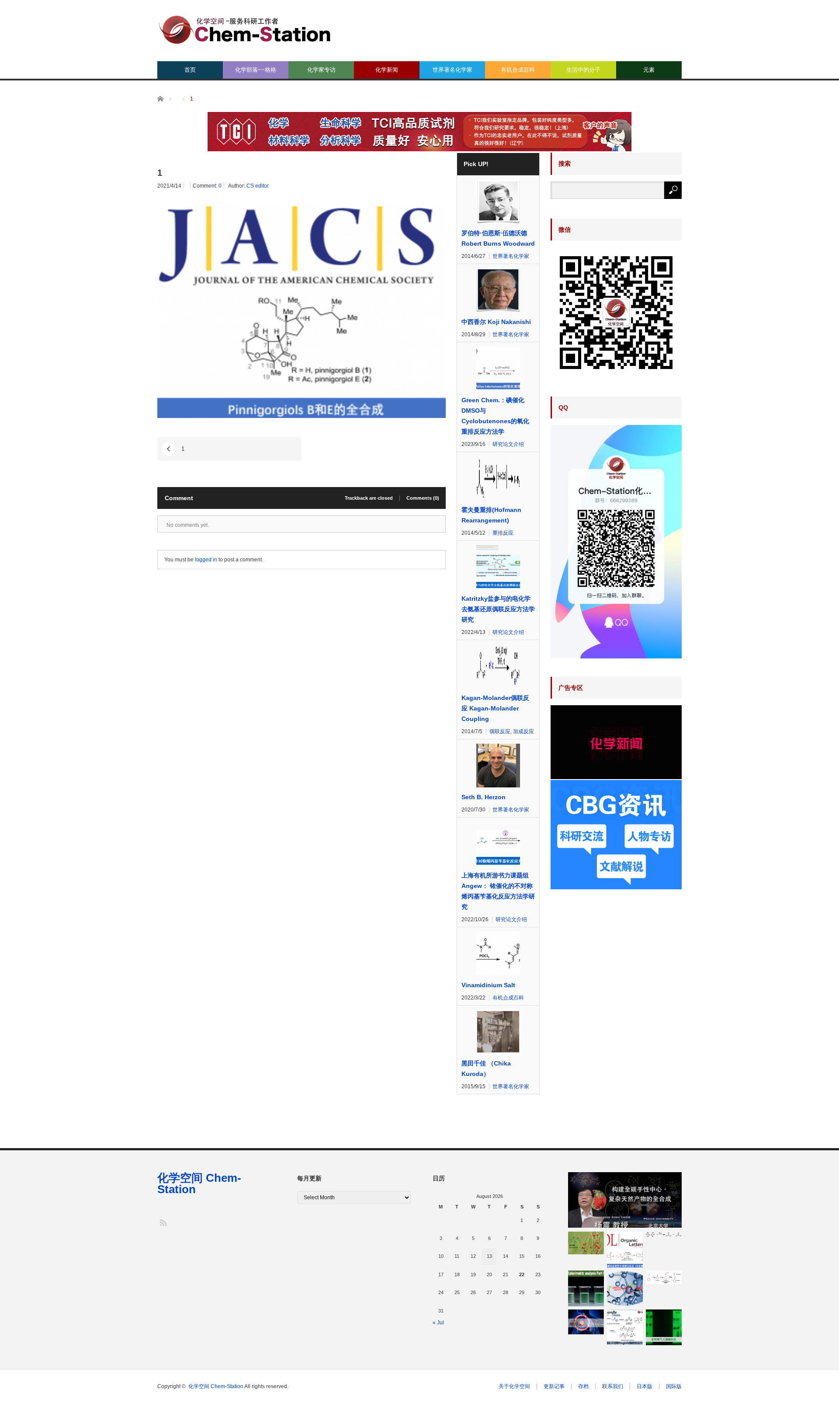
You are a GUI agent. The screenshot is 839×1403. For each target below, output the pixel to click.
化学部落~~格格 (255, 69)
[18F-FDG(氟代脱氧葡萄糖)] (586, 1321)
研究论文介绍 (508, 444)
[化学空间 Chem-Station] (244, 28)
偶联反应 (499, 731)
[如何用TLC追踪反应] (664, 1327)
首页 (190, 69)
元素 (649, 69)
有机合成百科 (518, 69)
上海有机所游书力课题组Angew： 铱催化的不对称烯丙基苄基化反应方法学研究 (498, 891)
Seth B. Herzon (483, 797)
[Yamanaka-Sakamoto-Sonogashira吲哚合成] (625, 1288)
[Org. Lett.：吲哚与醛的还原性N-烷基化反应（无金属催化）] (625, 1249)
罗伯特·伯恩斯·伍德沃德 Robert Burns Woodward (498, 238)
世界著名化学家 (452, 69)
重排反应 (502, 533)
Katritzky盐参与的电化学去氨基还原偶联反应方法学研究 (498, 609)
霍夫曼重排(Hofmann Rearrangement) (491, 515)
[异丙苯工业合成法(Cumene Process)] (664, 1277)
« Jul (438, 1322)
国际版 (674, 1386)
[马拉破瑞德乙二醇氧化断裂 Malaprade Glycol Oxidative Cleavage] (664, 1235)
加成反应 (523, 731)
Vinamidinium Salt (488, 985)
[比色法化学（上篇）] (586, 1288)
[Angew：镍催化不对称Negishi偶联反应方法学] (625, 1327)
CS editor (257, 186)
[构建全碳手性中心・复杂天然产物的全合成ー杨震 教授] (625, 1200)
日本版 (644, 1386)
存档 (583, 1386)
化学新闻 (386, 69)
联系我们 (612, 1386)
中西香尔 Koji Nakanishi (496, 321)
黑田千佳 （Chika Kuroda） (486, 1068)
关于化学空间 (514, 1386)
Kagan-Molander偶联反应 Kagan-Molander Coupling (495, 708)
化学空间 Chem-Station (199, 1183)
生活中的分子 (583, 69)
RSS (162, 1222)
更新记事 (554, 1386)
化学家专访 (321, 69)
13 (489, 1256)
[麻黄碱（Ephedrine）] (586, 1243)
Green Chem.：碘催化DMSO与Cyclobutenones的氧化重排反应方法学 (495, 416)
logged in (206, 560)
